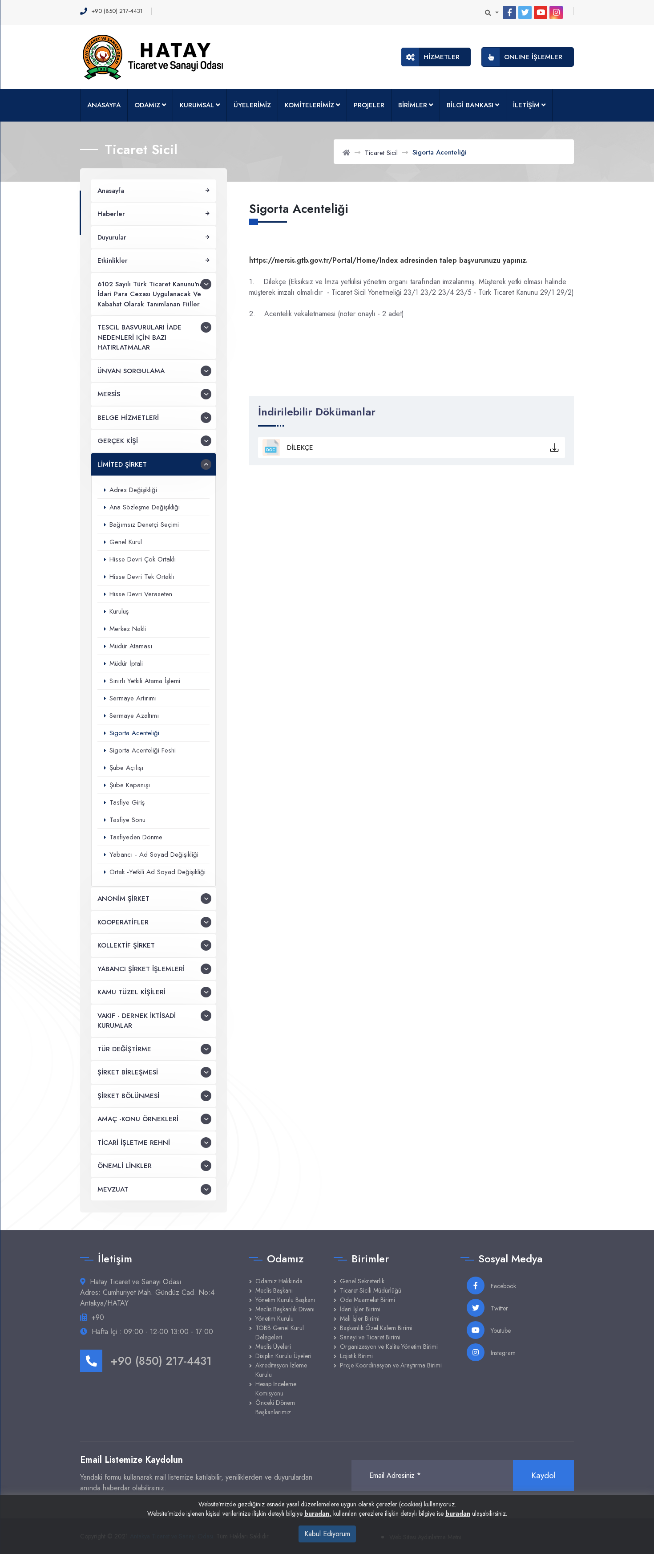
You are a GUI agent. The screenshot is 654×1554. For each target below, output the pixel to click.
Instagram (502, 1352)
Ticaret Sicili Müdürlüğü (370, 1290)
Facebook (502, 1285)
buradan (457, 1513)
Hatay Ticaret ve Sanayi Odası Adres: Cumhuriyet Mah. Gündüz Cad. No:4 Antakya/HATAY (147, 1292)
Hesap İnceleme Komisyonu (275, 1388)
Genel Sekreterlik (362, 1281)
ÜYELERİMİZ (252, 105)
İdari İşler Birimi (360, 1309)
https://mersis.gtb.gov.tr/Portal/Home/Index (323, 260)
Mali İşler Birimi (359, 1318)
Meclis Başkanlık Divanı (285, 1309)
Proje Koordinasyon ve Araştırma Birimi (391, 1365)
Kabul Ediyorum (327, 1534)
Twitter (498, 1308)
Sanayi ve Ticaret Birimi (370, 1337)
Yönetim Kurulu (274, 1318)
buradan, (317, 1513)
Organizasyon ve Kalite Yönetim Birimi (389, 1346)
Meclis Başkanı (274, 1290)
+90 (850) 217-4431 (161, 1361)
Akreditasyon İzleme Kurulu (281, 1370)
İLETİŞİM (526, 105)
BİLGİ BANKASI (470, 105)
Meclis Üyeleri (273, 1346)
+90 (98, 1317)
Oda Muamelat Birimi (367, 1299)
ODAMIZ (147, 105)
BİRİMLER (412, 105)
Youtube (500, 1330)
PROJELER (369, 105)
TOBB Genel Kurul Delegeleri (279, 1332)
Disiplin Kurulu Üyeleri (283, 1355)
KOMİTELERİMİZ (309, 105)
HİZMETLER (442, 57)
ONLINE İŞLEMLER (533, 57)
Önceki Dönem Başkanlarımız (275, 1407)
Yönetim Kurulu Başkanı (285, 1299)
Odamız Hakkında (279, 1281)
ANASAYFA (104, 105)
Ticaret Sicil (381, 153)
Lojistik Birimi (356, 1355)
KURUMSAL (197, 105)
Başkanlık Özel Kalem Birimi (376, 1327)
